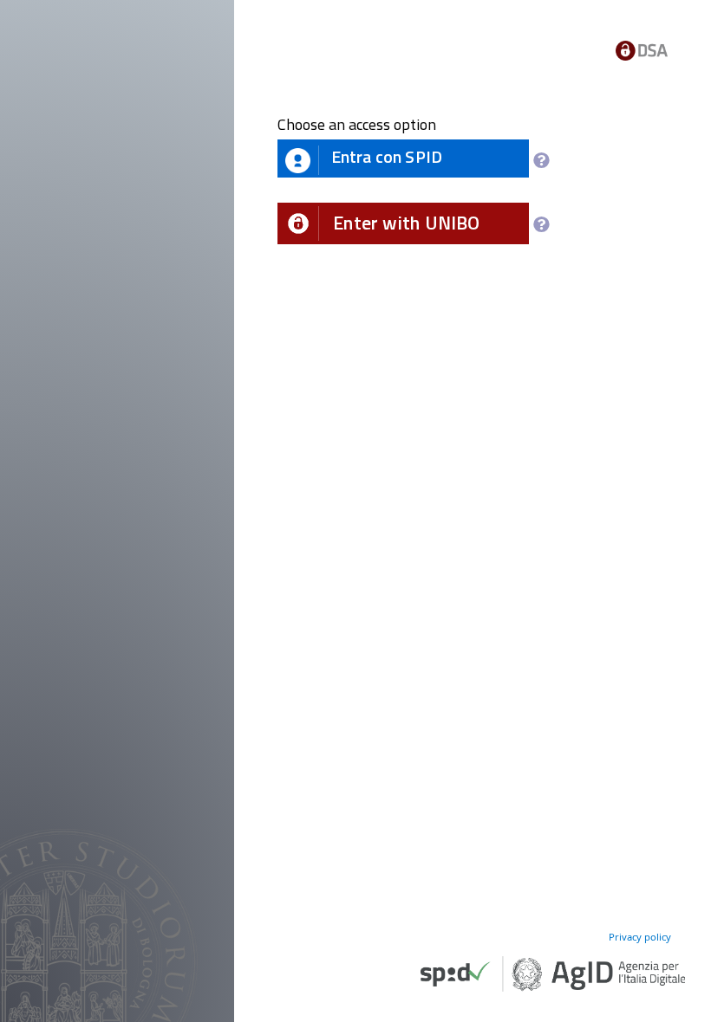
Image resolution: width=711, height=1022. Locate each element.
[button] (403, 223)
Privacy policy (640, 936)
